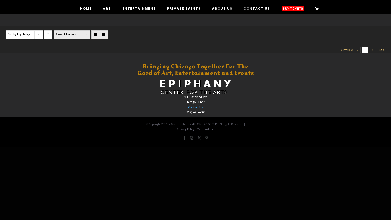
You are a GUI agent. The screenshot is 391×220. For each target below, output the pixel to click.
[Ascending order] (48, 34)
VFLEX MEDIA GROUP (204, 124)
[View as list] (104, 34)
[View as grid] (96, 34)
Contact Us (195, 107)
